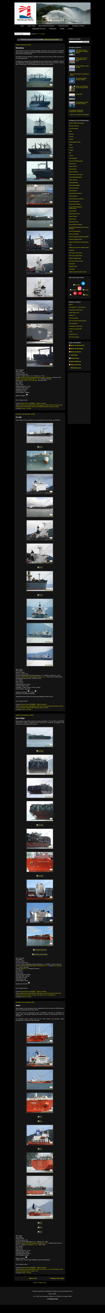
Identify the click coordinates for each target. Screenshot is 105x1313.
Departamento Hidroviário (75, 310)
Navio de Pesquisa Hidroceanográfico (79, 236)
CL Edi (18, 417)
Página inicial (33, 1278)
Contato (70, 28)
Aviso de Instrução (74, 125)
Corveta (71, 136)
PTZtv (70, 331)
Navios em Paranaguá (77, 348)
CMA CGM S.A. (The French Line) (29, 380)
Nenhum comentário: (41, 403)
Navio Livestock (73, 179)
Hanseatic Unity (58, 405)
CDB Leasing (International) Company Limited (51, 706)
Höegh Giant (79, 94)
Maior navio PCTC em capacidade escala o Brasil (81, 59)
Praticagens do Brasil (78, 25)
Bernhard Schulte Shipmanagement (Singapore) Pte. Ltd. (33, 965)
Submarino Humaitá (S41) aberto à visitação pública (82, 51)
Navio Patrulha (73, 190)
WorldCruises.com (76, 367)
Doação (62, 28)
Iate (70, 152)
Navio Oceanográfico (74, 185)
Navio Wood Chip (73, 221)
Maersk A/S (23, 968)
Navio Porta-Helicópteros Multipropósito (75, 207)
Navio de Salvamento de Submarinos (78, 242)
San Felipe (20, 718)
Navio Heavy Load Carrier (76, 174)
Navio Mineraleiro (73, 182)
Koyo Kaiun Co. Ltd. (45, 1269)
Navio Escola (72, 163)
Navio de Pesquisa (74, 234)
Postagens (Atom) (42, 1282)
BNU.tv (71, 304)
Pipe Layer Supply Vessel (75, 255)
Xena (18, 1005)
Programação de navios (39, 28)
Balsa (70, 131)
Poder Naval (74, 355)
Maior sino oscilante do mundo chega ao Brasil (82, 87)
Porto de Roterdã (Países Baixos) (77, 320)
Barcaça (71, 134)
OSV (70, 244)
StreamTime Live (73, 334)
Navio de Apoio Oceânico (75, 224)
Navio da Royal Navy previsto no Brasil (81, 79)
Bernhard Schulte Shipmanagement (36, 405)
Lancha (71, 155)
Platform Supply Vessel (75, 258)
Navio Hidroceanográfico (75, 177)
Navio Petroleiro (73, 196)
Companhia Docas (63, 25)
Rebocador (72, 263)
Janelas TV (72, 315)
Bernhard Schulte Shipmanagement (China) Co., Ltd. (32, 677)
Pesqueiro (71, 250)
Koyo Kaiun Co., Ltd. (32, 1244)
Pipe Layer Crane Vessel (75, 252)
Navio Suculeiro (73, 216)
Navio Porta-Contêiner (26, 406)
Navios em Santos (54, 406)
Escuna (71, 147)
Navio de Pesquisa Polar (75, 239)
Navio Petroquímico (55, 1269)
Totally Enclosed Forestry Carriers (78, 271)
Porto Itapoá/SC (73, 323)
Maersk (42, 993)
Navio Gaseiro (72, 169)
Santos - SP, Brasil (26, 408)
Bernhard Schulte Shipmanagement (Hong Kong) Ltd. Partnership (35, 377)
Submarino (72, 269)
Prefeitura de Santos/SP (75, 329)
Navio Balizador (73, 158)
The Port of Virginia (74, 337)
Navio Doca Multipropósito (76, 161)
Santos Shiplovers (76, 361)
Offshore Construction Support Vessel (79, 247)
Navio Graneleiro (22, 707)
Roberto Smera (75, 358)
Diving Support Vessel (74, 142)
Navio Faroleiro (73, 166)
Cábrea (71, 139)
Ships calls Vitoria (76, 364)
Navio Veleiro (72, 219)
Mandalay (20, 48)
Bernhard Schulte (24, 405)
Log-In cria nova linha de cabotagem (79, 114)
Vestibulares (52, 28)
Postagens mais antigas (57, 1278)
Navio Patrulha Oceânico (75, 193)
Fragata (71, 150)
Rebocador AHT (73, 266)
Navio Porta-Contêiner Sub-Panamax (40, 406)
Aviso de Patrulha (73, 128)
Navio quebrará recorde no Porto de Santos (82, 102)
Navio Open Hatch (74, 188)
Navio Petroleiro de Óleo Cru (76, 198)
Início (22, 25)
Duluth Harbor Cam (74, 312)
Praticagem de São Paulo (75, 326)
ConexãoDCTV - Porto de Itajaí (77, 307)
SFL (44, 995)
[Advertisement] (79, 398)
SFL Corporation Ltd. (51, 995)
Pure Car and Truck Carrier (76, 261)
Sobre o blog (31, 25)
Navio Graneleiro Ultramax (32, 707)
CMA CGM (51, 405)
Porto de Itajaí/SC (73, 318)
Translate (42, 33)
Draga (70, 144)
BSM (47, 405)
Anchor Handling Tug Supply (76, 123)
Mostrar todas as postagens (51, 39)
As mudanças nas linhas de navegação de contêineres (76, 110)
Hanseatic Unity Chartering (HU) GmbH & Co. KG (28, 379)
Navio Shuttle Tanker (74, 213)
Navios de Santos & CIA (77, 345)
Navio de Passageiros (74, 231)
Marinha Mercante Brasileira (46, 25)
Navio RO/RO (72, 211)
